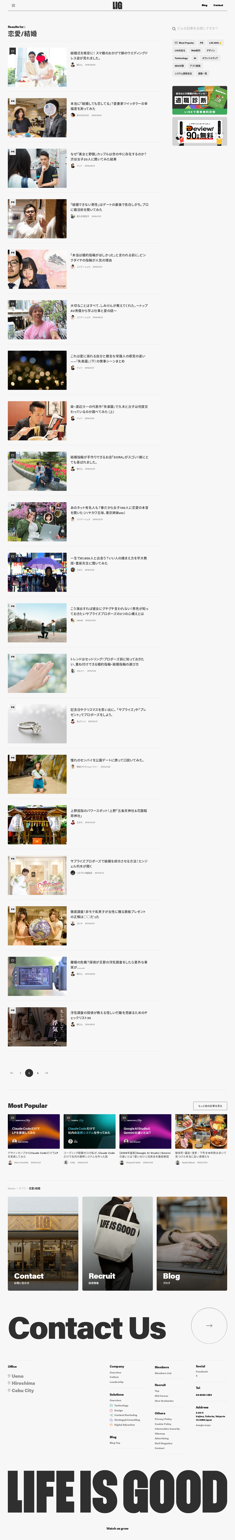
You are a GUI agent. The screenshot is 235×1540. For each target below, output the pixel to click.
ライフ (22, 1188)
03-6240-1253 (204, 1395)
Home (11, 1188)
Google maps (203, 1425)
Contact (218, 5)
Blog (204, 5)
